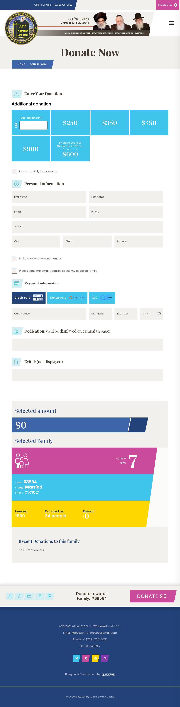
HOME (21, 64)
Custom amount (30, 118)
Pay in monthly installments (38, 171)
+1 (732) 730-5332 (53, 5)
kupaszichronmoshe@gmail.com (94, 633)
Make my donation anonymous (40, 258)
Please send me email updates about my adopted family (58, 270)
